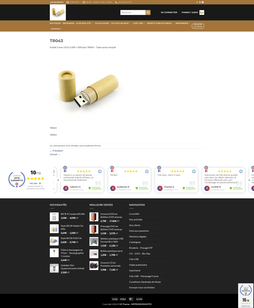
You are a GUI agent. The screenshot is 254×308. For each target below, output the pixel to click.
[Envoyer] (148, 12)
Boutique (55, 23)
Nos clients (134, 225)
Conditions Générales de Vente (145, 281)
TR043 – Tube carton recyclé (101, 47)
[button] (169, 12)
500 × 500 (76, 47)
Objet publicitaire (138, 264)
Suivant (55, 154)
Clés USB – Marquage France (143, 276)
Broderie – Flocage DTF (77, 23)
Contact (56, 29)
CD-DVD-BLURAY (120, 23)
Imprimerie (182, 23)
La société (134, 213)
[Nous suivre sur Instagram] (200, 2)
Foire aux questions (139, 230)
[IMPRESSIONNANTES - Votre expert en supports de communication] (83, 12)
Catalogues (102, 23)
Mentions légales (137, 236)
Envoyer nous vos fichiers (142, 287)
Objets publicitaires (159, 23)
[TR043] (86, 88)
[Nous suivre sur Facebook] (197, 2)
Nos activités (135, 219)
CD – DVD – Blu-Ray (139, 253)
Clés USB (138, 23)
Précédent (56, 150)
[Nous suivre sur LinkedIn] (203, 2)
